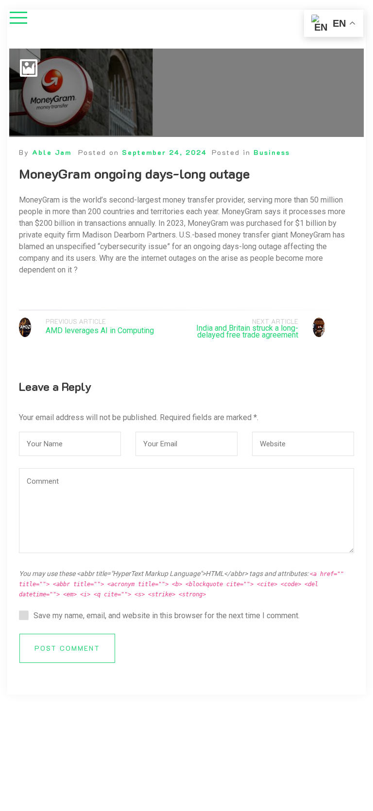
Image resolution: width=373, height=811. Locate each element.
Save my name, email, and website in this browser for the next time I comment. (167, 615)
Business (272, 152)
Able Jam (51, 152)
